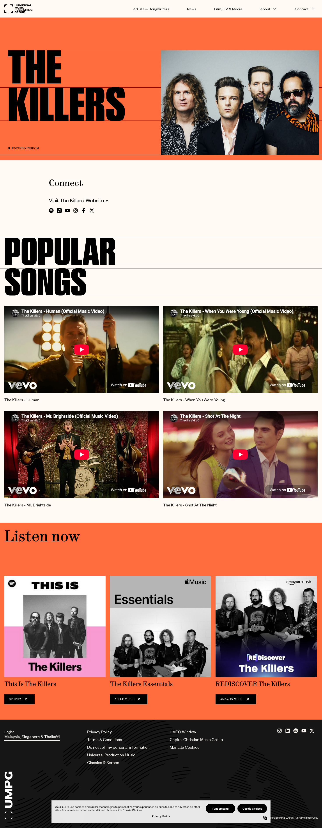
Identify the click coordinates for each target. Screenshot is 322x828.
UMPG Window (183, 731)
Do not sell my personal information (118, 747)
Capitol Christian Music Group (196, 739)
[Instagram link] (279, 730)
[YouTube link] (303, 730)
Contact (302, 9)
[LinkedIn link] (287, 730)
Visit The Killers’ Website (76, 200)
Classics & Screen (103, 762)
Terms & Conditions (104, 739)
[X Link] (312, 730)
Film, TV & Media (228, 9)
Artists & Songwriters (151, 9)
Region (9, 732)
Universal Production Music (111, 754)
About (265, 9)
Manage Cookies (184, 747)
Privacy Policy (99, 731)
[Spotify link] (295, 730)
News (191, 9)
